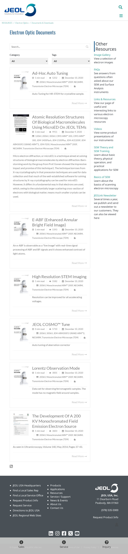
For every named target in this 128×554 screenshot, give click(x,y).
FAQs (97, 69)
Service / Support (60, 496)
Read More (78, 103)
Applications (57, 489)
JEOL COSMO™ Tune (51, 324)
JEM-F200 (45, 144)
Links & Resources (105, 99)
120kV (38, 136)
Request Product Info (25, 500)
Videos (98, 129)
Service (64, 547)
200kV (42, 82)
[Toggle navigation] (122, 15)
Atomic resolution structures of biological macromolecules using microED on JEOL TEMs (59, 122)
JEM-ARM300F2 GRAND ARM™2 (69, 333)
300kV (52, 136)
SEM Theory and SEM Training (103, 149)
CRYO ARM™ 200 (64, 136)
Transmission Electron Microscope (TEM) (50, 86)
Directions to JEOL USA (26, 510)
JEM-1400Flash (44, 140)
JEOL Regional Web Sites (27, 515)
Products (55, 485)
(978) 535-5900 (109, 510)
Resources (56, 493)
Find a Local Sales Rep (25, 490)
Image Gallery (102, 55)
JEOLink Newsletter (105, 195)
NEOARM (78, 82)
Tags (54, 54)
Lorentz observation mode (56, 368)
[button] (120, 7)
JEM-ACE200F (73, 140)
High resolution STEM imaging (59, 276)
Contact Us (56, 508)
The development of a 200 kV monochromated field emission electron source (56, 421)
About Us (55, 504)
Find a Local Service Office (28, 495)
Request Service (22, 505)
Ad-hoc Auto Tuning (50, 73)
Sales (21, 547)
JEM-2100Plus (59, 140)
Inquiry (106, 547)
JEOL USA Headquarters (27, 485)
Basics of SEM (102, 177)
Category (15, 54)
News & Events (59, 500)
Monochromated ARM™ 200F (60, 82)
